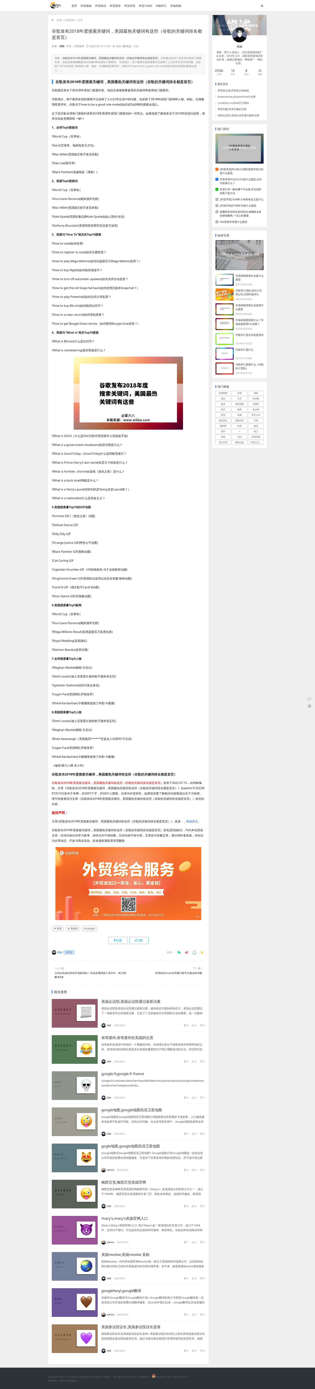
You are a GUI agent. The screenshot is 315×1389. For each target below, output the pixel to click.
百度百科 (63, 1380)
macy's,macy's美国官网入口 (124, 1218)
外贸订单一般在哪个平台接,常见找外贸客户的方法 (240, 191)
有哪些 (256, 404)
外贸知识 (100, 5)
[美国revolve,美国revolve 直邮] (75, 1266)
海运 (223, 398)
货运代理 (223, 442)
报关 (223, 404)
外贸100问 (145, 5)
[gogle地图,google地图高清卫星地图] (75, 1158)
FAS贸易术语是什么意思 (233, 221)
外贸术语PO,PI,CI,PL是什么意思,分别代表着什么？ (241, 181)
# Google (89, 928)
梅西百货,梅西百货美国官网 (123, 1182)
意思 (223, 414)
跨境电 (256, 398)
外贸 (239, 393)
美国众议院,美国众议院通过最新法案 (131, 1001)
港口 (256, 431)
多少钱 (256, 409)
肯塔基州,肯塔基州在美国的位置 (127, 1037)
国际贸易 (239, 404)
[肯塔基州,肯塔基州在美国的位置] (75, 1049)
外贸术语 (129, 5)
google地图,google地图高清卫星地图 (131, 1109)
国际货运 (223, 420)
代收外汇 (161, 5)
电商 (239, 409)
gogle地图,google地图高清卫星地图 (130, 1146)
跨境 (239, 425)
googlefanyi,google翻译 (121, 1290)
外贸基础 (86, 5)
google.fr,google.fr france (122, 1073)
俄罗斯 (223, 425)
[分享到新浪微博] (187, 952)
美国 (256, 393)
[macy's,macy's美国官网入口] (75, 1230)
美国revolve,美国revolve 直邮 (125, 1254)
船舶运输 (239, 442)
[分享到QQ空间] (202, 952)
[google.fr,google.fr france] (75, 1085)
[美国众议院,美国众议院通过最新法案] (75, 1013)
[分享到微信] (179, 952)
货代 (223, 409)
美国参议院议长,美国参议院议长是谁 (131, 1326)
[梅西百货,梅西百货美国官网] (75, 1194)
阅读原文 (192, 821)
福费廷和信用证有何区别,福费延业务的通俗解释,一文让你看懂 (240, 213)
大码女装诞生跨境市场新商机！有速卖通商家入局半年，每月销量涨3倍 (90, 975)
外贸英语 (115, 5)
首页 (74, 5)
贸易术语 (239, 420)
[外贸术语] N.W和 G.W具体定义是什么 (241, 199)
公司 (239, 398)
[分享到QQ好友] (194, 952)
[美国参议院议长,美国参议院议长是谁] (75, 1338)
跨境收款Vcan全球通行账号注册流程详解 (178, 973)
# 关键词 (73, 928)
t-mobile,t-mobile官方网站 (233, 103)
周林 (62, 46)
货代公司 (256, 414)
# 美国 (58, 928)
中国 (256, 420)
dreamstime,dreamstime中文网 (237, 96)
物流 (256, 425)
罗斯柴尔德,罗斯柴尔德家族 (233, 90)
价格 (223, 436)
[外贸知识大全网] (55, 7)
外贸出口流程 (257, 442)
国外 (223, 431)
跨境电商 (223, 393)
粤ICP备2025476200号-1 (125, 1376)
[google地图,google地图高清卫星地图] (75, 1121)
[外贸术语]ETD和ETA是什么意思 (238, 205)
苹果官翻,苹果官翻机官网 (232, 109)
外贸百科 (70, 20)
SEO (240, 436)
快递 (239, 414)
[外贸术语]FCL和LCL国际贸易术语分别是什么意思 (241, 171)
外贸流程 (256, 436)
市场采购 (175, 5)
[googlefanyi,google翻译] (75, 1302)
